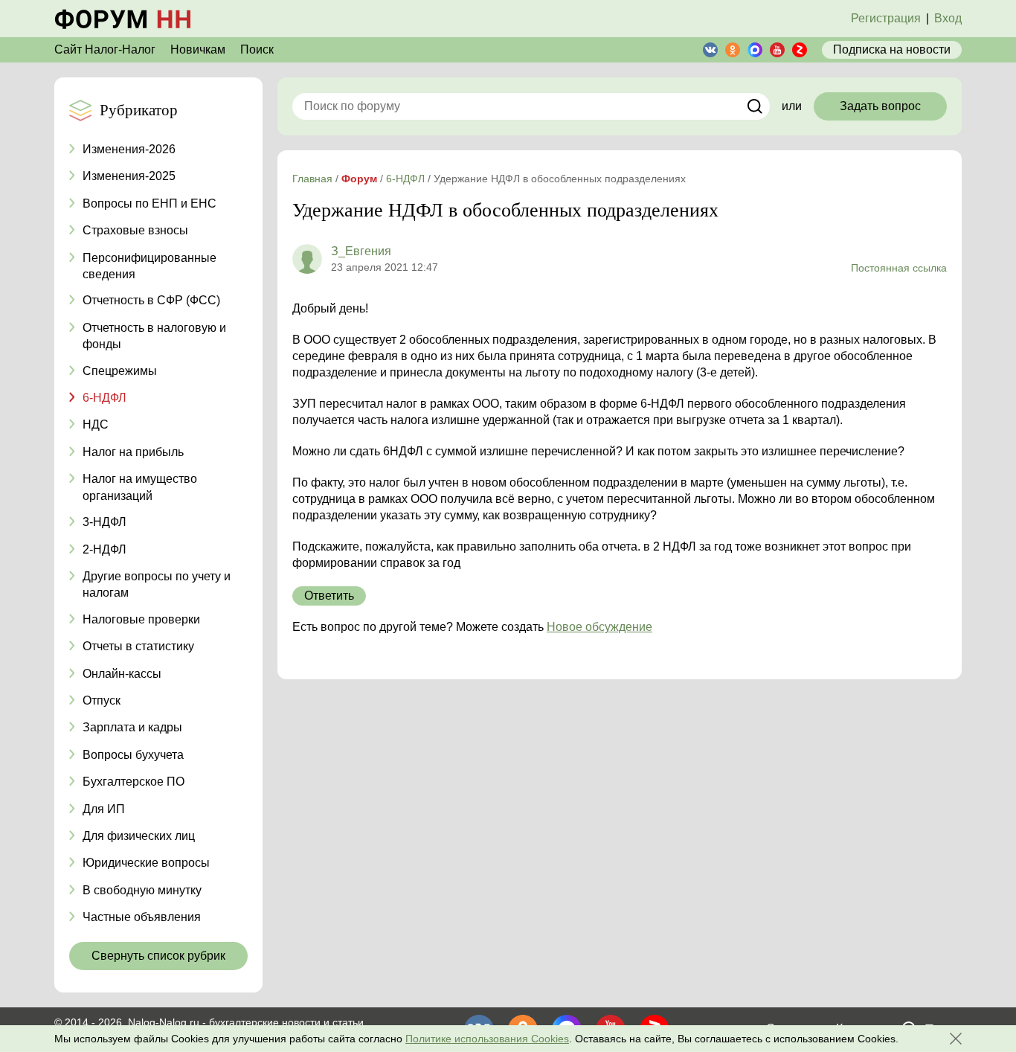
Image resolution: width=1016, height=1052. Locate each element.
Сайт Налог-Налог (104, 49)
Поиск (257, 49)
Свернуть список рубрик (158, 955)
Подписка (892, 49)
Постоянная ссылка (899, 268)
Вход (948, 18)
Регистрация (886, 18)
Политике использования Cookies (487, 1039)
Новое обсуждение (599, 626)
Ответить (329, 595)
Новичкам (197, 49)
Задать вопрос (880, 106)
